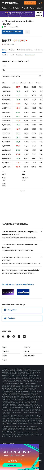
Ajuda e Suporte (29, 355)
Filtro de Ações (14, 8)
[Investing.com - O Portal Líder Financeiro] (12, 3)
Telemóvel (5, 351)
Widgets (4, 360)
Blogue (4, 347)
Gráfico (11, 50)
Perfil (12, 55)
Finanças (38, 50)
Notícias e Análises (25, 50)
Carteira (4, 355)
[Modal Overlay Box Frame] (19, 457)
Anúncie (26, 351)
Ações (4, 8)
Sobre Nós (27, 347)
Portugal (25, 8)
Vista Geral (5, 55)
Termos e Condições (8, 443)
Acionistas (19, 55)
